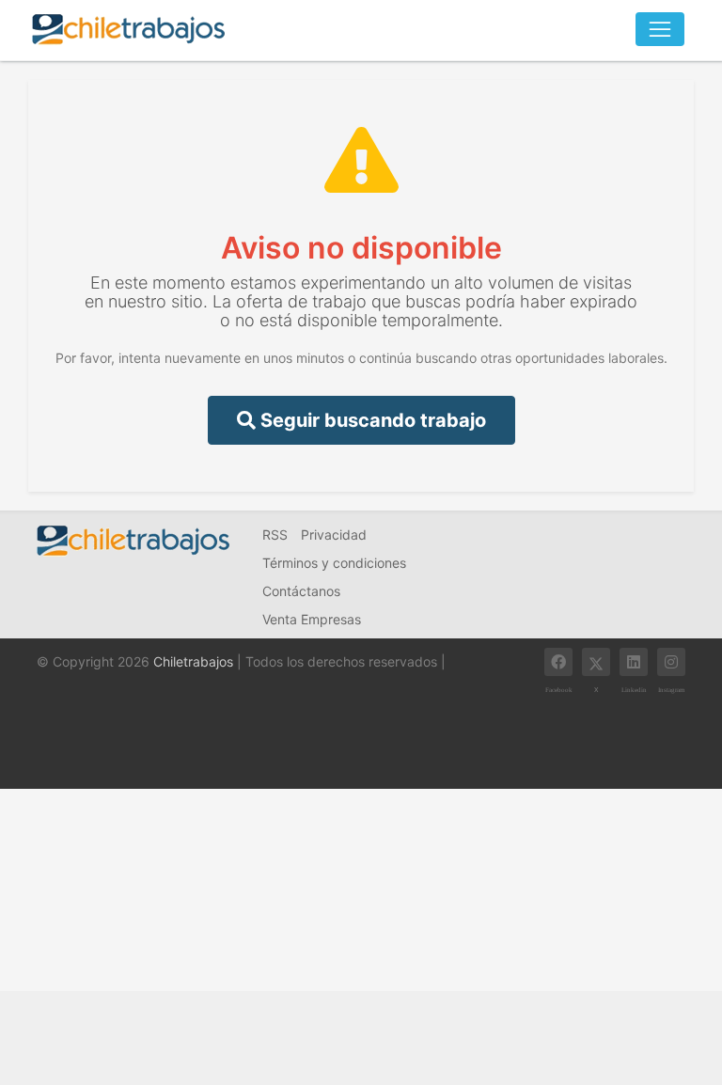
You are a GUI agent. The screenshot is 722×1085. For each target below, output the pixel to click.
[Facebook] (558, 662)
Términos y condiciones (334, 563)
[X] (596, 662)
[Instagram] (671, 662)
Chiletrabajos (193, 661)
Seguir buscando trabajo (371, 420)
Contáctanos (301, 591)
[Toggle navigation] (660, 29)
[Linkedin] (634, 662)
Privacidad (334, 534)
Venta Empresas (311, 619)
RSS (275, 534)
